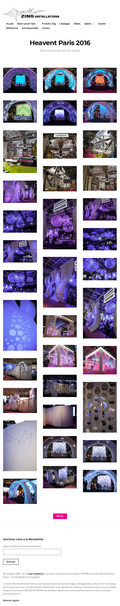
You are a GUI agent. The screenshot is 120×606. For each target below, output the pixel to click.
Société (101, 23)
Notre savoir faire (26, 23)
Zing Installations (36, 573)
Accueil (9, 23)
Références (12, 28)
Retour (60, 516)
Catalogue (65, 23)
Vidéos (77, 23)
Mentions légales (11, 600)
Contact (46, 28)
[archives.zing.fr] (32, 14)
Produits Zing (49, 23)
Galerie (87, 23)
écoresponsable (30, 28)
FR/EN (57, 28)
